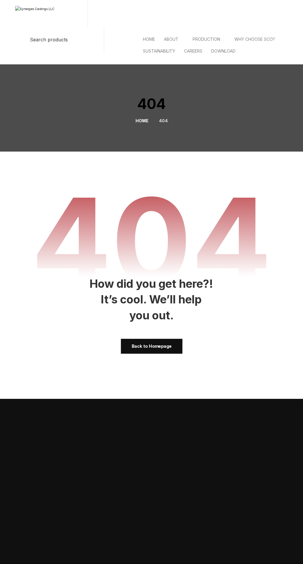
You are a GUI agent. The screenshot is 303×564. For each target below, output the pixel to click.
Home (107, 476)
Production (261, 416)
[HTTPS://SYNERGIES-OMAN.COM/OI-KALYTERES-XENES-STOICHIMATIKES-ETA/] (249, 47)
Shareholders (176, 476)
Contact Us (215, 416)
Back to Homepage (151, 346)
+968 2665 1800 (248, 504)
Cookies (274, 544)
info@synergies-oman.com (258, 493)
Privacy (236, 544)
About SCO (263, 434)
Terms (255, 544)
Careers (171, 488)
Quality (108, 488)
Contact (109, 500)
